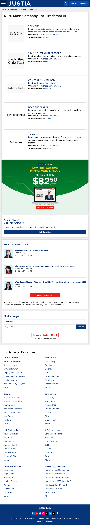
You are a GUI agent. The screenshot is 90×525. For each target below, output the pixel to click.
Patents (7, 485)
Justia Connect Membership (57, 470)
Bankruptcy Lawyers (12, 361)
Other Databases (12, 466)
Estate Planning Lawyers (14, 376)
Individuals (50, 357)
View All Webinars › (45, 295)
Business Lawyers (11, 365)
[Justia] (19, 3)
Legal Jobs (8, 470)
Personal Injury (51, 383)
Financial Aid (50, 405)
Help (47, 518)
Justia (3, 9)
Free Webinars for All (16, 244)
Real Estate (8, 416)
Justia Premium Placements (57, 477)
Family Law (49, 380)
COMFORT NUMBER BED (41, 80)
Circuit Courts (10, 448)
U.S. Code (8, 437)
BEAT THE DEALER (38, 107)
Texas (47, 456)
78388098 (47, 88)
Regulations (9, 441)
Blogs (47, 416)
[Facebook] (40, 513)
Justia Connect (16, 518)
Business (8, 393)
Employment (9, 405)
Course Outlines (52, 408)
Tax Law (7, 420)
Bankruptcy (50, 361)
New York (49, 452)
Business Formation (12, 397)
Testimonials (50, 492)
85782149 (47, 148)
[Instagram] (43, 513)
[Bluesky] (50, 513)
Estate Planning (52, 376)
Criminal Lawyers (11, 369)
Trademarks (12, 9)
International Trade (12, 412)
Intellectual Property (13, 408)
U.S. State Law (52, 430)
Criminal (48, 365)
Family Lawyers (10, 380)
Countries (8, 492)
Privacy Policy (73, 518)
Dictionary (49, 397)
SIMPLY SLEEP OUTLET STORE (44, 53)
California (49, 445)
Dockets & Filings (11, 456)
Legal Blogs (9, 473)
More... (6, 387)
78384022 (47, 61)
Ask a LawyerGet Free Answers (14, 221)
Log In (73, 3)
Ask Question (45, 232)
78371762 (47, 37)
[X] (53, 513)
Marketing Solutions (55, 466)
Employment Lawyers (13, 372)
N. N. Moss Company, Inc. (50, 34)
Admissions (50, 401)
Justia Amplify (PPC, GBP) (56, 485)
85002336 (47, 118)
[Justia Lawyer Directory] (57, 513)
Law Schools (51, 393)
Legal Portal (29, 518)
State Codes (50, 437)
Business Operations (13, 401)
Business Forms (10, 477)
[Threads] (46, 513)
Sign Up (83, 3)
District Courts (10, 452)
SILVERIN (33, 134)
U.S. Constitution (11, 434)
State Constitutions (53, 434)
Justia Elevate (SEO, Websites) (58, 481)
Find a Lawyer (12, 316)
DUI (46, 372)
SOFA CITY (33, 26)
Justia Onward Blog (53, 488)
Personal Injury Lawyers (14, 383)
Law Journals (50, 412)
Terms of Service (58, 518)
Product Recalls (10, 481)
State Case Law (51, 441)
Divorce (48, 369)
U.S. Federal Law (12, 430)
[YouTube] (36, 513)
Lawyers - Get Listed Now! (45, 335)
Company (40, 518)
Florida (48, 448)
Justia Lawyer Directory (55, 473)
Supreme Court (10, 445)
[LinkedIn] (33, 513)
